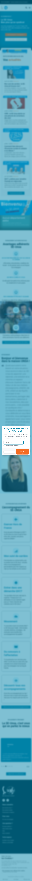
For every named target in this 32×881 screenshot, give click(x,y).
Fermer (9, 452)
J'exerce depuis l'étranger (12, 445)
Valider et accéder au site (23, 451)
